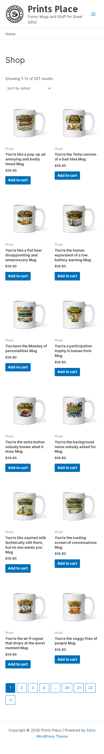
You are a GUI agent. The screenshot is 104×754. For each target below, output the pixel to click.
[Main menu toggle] (93, 14)
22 (90, 688)
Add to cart (18, 180)
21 (79, 688)
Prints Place (53, 8)
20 (67, 688)
